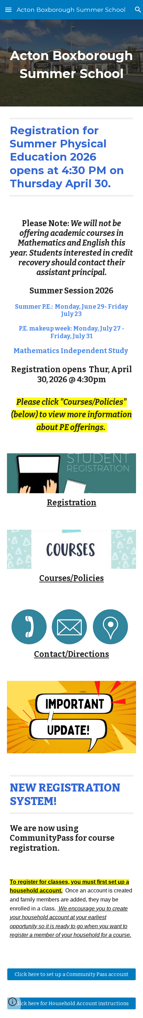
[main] (71, 62)
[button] (8, 9)
